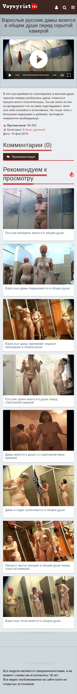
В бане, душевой (34, 129)
